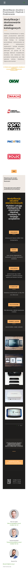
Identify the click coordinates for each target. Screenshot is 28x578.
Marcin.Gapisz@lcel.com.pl (14, 523)
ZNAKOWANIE (14, 268)
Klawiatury (14, 286)
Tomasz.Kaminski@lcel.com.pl (14, 542)
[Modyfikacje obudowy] (14, 385)
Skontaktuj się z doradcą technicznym (14, 462)
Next (21, 425)
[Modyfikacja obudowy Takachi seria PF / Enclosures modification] (14, 367)
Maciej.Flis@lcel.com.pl (8, 564)
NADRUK (14, 249)
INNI (14, 171)
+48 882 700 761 (14, 544)
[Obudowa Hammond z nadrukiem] (14, 419)
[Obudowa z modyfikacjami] (14, 402)
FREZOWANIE (14, 232)
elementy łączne (14, 321)
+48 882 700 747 (14, 525)
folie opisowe (14, 304)
